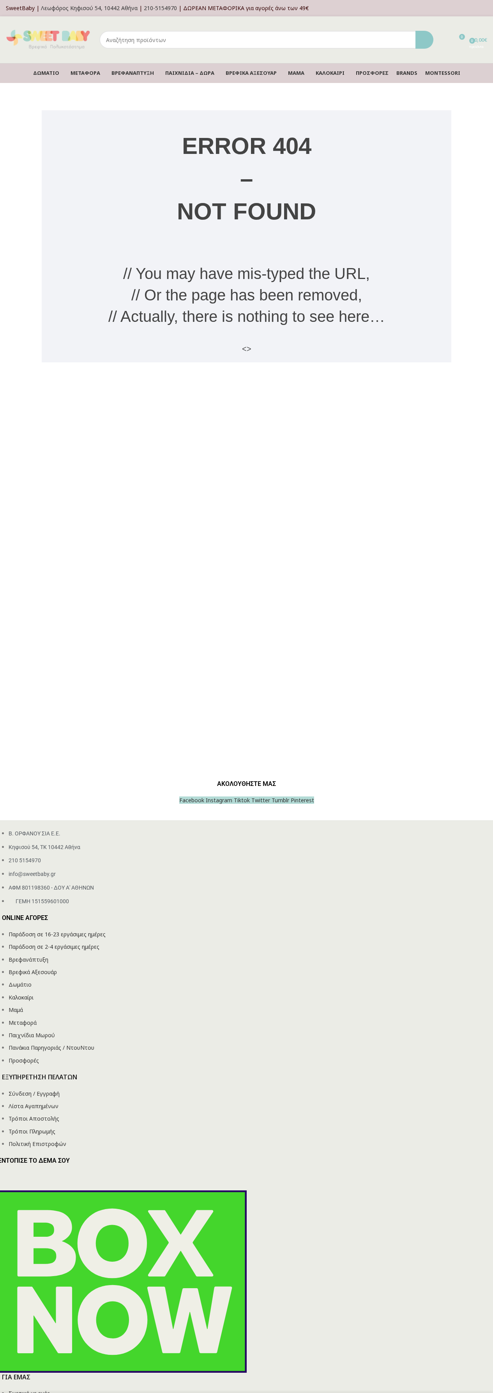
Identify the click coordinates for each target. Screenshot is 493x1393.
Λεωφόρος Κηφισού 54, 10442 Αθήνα (89, 8)
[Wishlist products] (444, 40)
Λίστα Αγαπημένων (33, 1106)
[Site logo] (49, 39)
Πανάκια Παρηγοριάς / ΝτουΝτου (51, 1047)
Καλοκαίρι (21, 997)
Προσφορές (24, 1060)
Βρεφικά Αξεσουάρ (33, 972)
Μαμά (16, 1009)
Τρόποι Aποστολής (34, 1118)
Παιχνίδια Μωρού (32, 1035)
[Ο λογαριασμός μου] (485, 8)
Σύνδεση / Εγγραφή (34, 1093)
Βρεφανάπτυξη (28, 959)
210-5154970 (160, 8)
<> (246, 348)
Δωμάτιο (20, 984)
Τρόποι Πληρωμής (32, 1131)
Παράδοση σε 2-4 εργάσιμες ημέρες (54, 946)
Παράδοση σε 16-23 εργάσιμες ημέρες (57, 934)
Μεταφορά (23, 1022)
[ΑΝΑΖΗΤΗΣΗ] (424, 40)
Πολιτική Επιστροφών (37, 1144)
